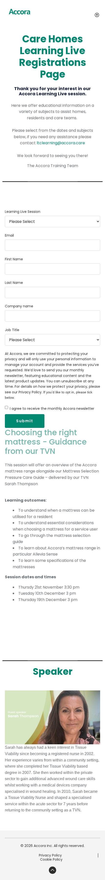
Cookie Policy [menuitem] (51, 859)
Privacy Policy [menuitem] (50, 855)
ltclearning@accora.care (61, 143)
